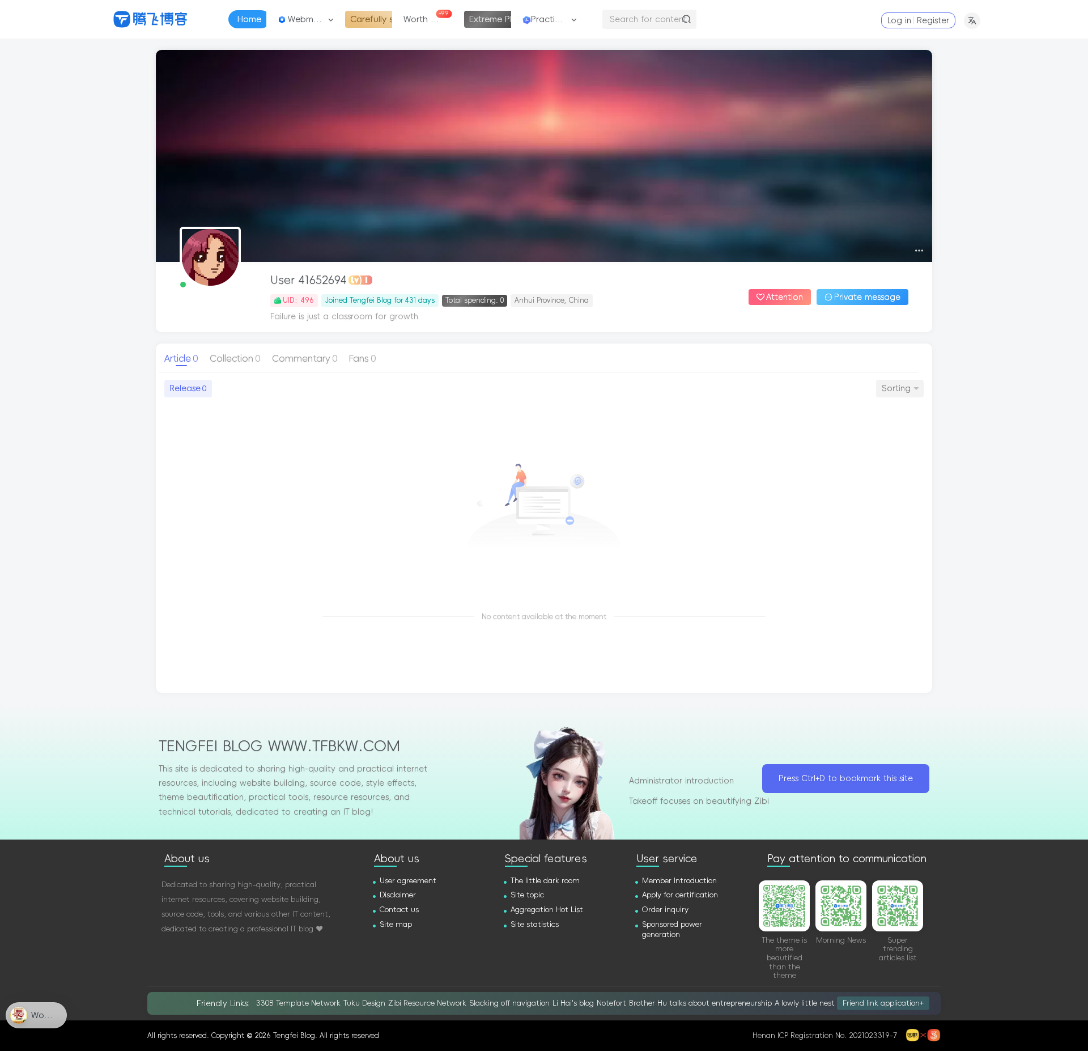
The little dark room (545, 880)
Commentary (305, 358)
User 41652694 (308, 280)
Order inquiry (665, 909)
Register (933, 20)
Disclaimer (398, 895)
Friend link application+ (883, 1003)
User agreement (408, 880)
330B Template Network (298, 1003)
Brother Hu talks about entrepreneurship (700, 1003)
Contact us (399, 909)
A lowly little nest (805, 1003)
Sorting (896, 388)
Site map (396, 924)
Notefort (611, 1003)
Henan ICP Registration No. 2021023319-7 (825, 1035)
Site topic (527, 895)
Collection (235, 358)
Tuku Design (364, 1003)
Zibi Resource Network (427, 1003)
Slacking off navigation (509, 1003)
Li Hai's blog (573, 1003)
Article (181, 358)
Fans (362, 358)
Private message (867, 297)
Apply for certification (680, 895)
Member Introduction (679, 880)
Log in (899, 20)
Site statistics (535, 924)
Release (187, 388)
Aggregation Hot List (547, 909)
